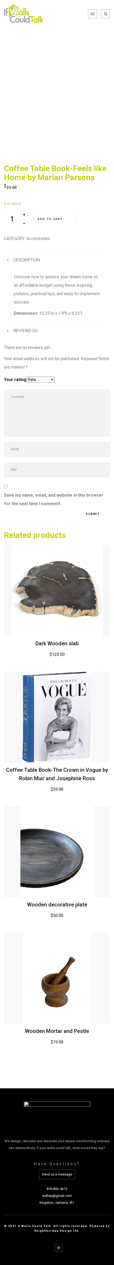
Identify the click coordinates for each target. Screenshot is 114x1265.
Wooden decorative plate (57, 904)
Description (27, 259)
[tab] (57, 260)
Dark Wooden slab (57, 643)
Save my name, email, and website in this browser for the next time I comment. (53, 499)
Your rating (15, 379)
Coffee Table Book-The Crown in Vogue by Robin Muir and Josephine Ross (57, 774)
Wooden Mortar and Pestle (57, 1031)
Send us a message (57, 1174)
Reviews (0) (25, 330)
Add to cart (50, 219)
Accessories (38, 238)
